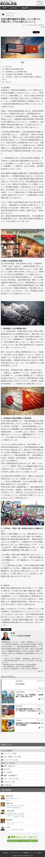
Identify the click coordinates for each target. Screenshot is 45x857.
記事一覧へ (41, 671)
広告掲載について (40, 1)
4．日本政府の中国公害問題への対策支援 (17, 74)
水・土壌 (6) (8, 772)
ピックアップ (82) (10, 753)
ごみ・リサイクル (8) (11, 779)
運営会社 (5, 852)
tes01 (41, 688)
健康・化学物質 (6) (10, 775)
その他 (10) (8, 785)
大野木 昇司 (10, 811)
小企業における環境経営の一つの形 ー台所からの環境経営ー (21, 668)
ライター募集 (39, 3)
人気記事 (24, 8)
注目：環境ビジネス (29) (12, 757)
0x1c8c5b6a (20, 684)
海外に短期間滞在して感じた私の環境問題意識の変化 (19, 666)
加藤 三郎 (9, 803)
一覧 (42, 747)
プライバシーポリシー (15, 852)
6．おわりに (7, 82)
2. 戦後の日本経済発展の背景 (12, 69)
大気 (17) (7, 769)
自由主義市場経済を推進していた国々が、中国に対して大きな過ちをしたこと (29, 710)
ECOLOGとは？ (40, 4)
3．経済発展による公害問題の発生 (14, 72)
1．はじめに (7, 66)
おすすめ (13, 8)
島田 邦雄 (9, 796)
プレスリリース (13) (11, 760)
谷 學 (42, 27)
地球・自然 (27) (9, 766)
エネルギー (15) (9, 782)
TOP (4, 8)
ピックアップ (10, 13)
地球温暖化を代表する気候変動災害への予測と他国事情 (19, 664)
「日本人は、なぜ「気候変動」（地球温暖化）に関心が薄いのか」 (23, 659)
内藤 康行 (9, 820)
